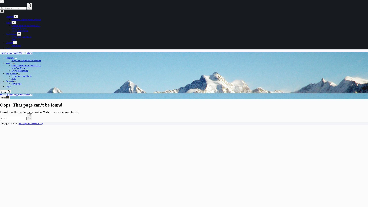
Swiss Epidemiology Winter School (16, 53)
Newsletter (16, 84)
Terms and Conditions (21, 76)
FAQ (14, 78)
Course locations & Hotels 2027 (26, 65)
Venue (9, 63)
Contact (9, 81)
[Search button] (29, 116)
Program (10, 58)
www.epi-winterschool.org (31, 123)
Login (8, 86)
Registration (11, 73)
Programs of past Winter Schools (26, 60)
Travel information (20, 71)
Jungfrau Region (19, 68)
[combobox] (13, 118)
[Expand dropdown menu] (16, 58)
